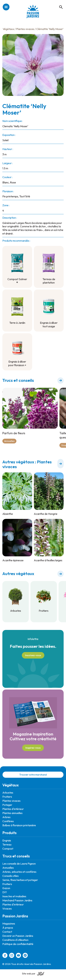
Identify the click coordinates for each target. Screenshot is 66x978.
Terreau (7, 844)
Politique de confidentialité (17, 944)
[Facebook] (4, 956)
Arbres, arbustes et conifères (19, 871)
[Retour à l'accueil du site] (33, 13)
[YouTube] (18, 956)
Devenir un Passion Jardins (17, 935)
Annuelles (9, 441)
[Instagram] (11, 956)
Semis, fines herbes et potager (20, 880)
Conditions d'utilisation (15, 940)
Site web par (28, 973)
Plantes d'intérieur (13, 809)
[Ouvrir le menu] (6, 7)
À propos (7, 927)
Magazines (8, 923)
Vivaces (7, 908)
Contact (7, 931)
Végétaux (8, 29)
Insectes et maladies (14, 896)
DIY (4, 892)
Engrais (6, 840)
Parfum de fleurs (13, 433)
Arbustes (7, 792)
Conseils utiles (10, 876)
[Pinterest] (25, 956)
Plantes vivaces (25, 29)
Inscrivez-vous (33, 655)
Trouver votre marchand (33, 774)
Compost (7, 848)
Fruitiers (7, 796)
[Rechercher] (59, 3)
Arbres (6, 817)
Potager (7, 805)
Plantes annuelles (12, 813)
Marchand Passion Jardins (17, 900)
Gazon (6, 888)
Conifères (8, 821)
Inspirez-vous (33, 747)
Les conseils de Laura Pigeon (19, 863)
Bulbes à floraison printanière (19, 825)
